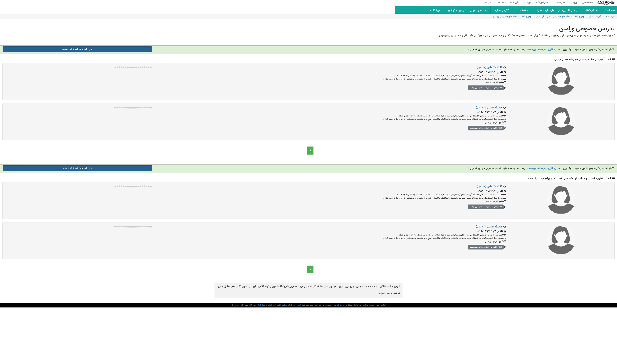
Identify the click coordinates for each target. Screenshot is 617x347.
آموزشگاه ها (435, 10)
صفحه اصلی (587, 3)
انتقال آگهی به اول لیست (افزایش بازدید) (485, 87)
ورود (575, 3)
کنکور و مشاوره (501, 10)
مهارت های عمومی (479, 10)
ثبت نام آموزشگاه (543, 3)
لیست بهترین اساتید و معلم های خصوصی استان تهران (566, 16)
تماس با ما (488, 3)
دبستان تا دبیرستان (568, 10)
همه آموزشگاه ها (590, 10)
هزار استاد (610, 16)
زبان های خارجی (545, 10)
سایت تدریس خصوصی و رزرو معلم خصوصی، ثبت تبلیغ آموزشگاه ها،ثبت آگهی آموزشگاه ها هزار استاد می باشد (296, 305)
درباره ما (501, 3)
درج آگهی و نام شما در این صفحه (541, 50)
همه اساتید (609, 10)
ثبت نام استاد (562, 3)
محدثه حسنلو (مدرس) (489, 107)
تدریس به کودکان (457, 10)
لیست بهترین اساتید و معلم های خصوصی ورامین (515, 16)
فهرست (527, 3)
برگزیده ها (514, 3)
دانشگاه (524, 10)
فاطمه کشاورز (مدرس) (489, 67)
